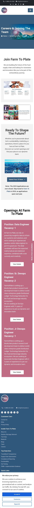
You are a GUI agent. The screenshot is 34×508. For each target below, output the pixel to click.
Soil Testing (4, 464)
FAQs (2, 422)
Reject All (17, 504)
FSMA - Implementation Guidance (10, 466)
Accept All (17, 494)
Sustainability (5, 461)
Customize (17, 499)
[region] (17, 490)
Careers (3, 446)
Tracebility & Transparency (8, 454)
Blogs (2, 442)
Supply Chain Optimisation (8, 456)
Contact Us (4, 419)
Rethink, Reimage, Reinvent (9, 434)
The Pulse (4, 437)
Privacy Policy (5, 424)
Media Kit (3, 439)
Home (5, 36)
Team (2, 444)
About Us (3, 432)
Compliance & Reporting (8, 459)
